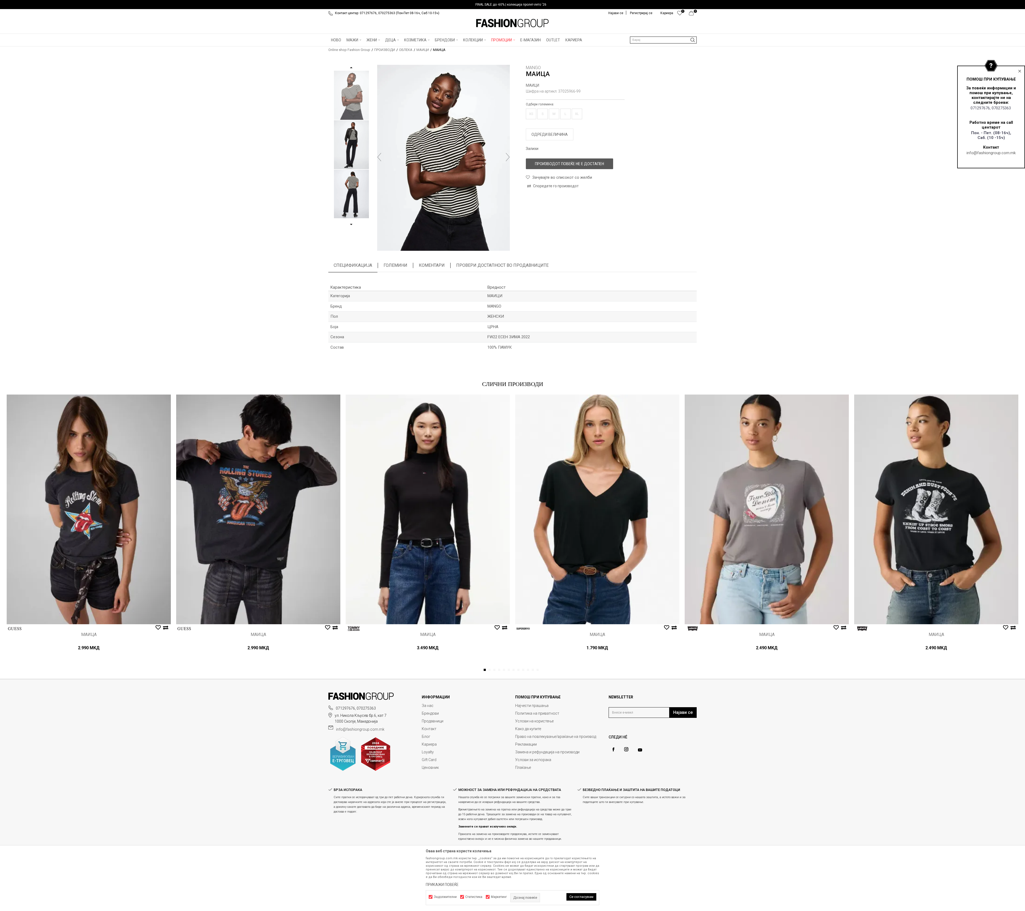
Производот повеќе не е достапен (569, 164)
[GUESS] (14, 628)
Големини (395, 265)
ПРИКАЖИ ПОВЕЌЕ (442, 884)
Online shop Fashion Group (349, 50)
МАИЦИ (422, 50)
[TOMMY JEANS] (353, 628)
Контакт (429, 729)
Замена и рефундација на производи (547, 752)
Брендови (430, 713)
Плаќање (523, 767)
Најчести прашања (532, 705)
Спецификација (353, 265)
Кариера (429, 744)
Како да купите (528, 729)
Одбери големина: (540, 104)
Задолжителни (445, 897)
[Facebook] (613, 749)
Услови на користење (534, 721)
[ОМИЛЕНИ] (679, 14)
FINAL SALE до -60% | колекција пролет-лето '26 (510, 4)
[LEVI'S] (692, 628)
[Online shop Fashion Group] (512, 23)
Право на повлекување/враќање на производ (555, 736)
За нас (427, 705)
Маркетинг (499, 897)
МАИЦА (89, 634)
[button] (663, 40)
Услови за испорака (533, 760)
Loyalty (428, 752)
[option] (512, 5)
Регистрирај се (641, 13)
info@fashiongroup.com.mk (991, 152)
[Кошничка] (692, 14)
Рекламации (526, 744)
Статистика (473, 897)
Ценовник (430, 767)
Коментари (432, 265)
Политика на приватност (537, 713)
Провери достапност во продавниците (502, 265)
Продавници (432, 721)
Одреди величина (549, 134)
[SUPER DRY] (523, 628)
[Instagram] (626, 749)
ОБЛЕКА (405, 50)
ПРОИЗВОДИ (384, 50)
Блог (426, 736)
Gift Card (429, 760)
